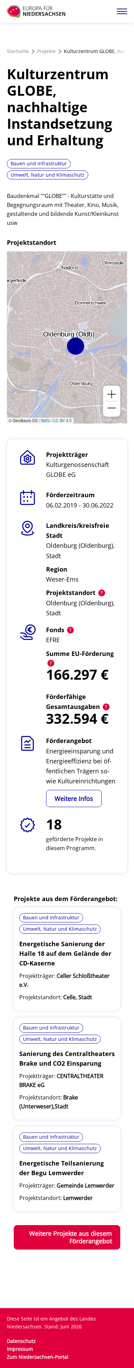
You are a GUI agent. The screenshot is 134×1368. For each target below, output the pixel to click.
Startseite (18, 51)
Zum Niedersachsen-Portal (37, 1357)
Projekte (46, 51)
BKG (45, 420)
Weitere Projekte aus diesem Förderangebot (70, 1237)
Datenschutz (21, 1341)
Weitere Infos (74, 798)
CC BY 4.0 (62, 420)
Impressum (20, 1349)
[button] (75, 346)
